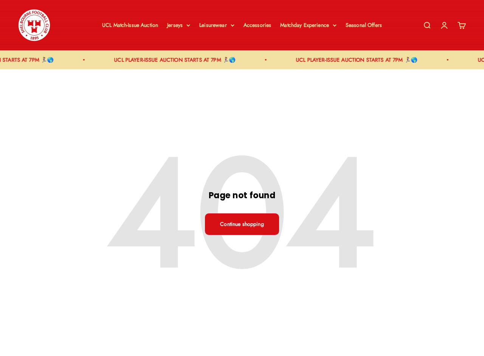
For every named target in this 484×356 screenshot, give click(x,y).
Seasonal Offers (364, 25)
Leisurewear (213, 25)
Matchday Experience (304, 25)
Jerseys (175, 25)
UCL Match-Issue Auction (130, 25)
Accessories (257, 25)
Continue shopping (242, 224)
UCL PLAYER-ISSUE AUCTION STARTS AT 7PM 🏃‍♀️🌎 (173, 60)
